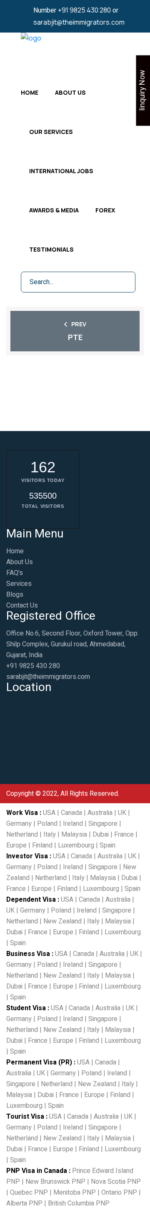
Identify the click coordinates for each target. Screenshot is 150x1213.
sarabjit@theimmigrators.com (79, 22)
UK (122, 813)
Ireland (73, 824)
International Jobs (61, 171)
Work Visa (22, 813)
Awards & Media (54, 210)
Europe (16, 845)
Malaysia (74, 835)
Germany (19, 824)
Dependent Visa (31, 900)
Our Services (51, 132)
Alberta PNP (24, 1203)
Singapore (103, 824)
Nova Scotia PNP (116, 1182)
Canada (71, 813)
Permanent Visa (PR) (39, 1062)
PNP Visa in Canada (36, 1171)
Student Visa (26, 1008)
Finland (42, 845)
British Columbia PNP (79, 1203)
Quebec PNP (29, 1193)
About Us (70, 92)
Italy (49, 835)
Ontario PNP (119, 1193)
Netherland (22, 835)
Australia (100, 813)
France (124, 835)
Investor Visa (27, 856)
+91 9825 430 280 (84, 10)
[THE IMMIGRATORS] (31, 50)
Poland (47, 824)
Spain (107, 845)
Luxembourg (76, 845)
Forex (105, 210)
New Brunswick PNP (55, 1182)
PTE (75, 337)
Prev (78, 324)
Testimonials (51, 249)
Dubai (100, 835)
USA (49, 813)
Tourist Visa (25, 1117)
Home (29, 92)
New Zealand (62, 921)
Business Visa (28, 954)
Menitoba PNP (74, 1193)
